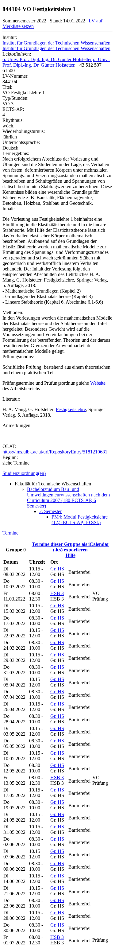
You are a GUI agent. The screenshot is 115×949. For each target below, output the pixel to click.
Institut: (9, 37)
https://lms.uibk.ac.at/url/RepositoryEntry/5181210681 (54, 451)
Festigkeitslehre (71, 409)
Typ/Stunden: (15, 98)
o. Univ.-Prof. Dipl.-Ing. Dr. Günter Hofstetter (47, 59)
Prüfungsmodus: (18, 356)
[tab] (57, 473)
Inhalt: (8, 208)
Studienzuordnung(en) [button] (24, 473)
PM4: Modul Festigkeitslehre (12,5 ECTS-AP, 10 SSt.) (80, 519)
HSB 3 (57, 593)
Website (97, 383)
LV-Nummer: (15, 76)
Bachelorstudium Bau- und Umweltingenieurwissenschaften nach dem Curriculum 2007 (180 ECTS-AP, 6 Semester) (68, 497)
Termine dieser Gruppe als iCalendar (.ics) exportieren (70, 547)
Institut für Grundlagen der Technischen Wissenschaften (56, 42)
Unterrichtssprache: (21, 142)
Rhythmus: (13, 120)
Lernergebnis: (15, 153)
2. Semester (50, 511)
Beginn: (10, 457)
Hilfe (70, 555)
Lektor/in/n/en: (16, 53)
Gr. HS (57, 568)
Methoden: (12, 312)
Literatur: (11, 399)
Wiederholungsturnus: (23, 131)
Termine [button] (10, 532)
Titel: (7, 87)
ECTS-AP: (13, 109)
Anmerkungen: (17, 425)
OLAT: (9, 446)
